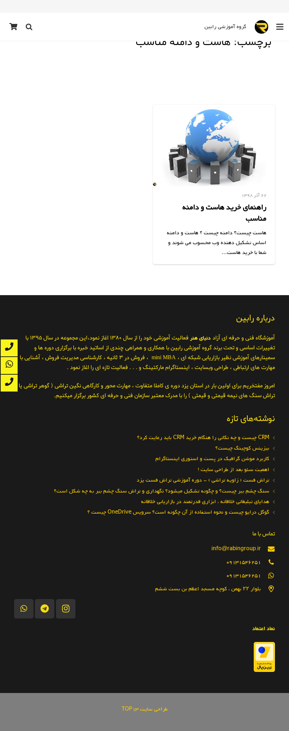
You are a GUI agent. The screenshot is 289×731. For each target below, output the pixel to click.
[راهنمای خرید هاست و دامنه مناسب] (214, 145)
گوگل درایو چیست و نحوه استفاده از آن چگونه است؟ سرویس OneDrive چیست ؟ (178, 512)
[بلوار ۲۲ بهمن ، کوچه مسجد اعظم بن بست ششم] (268, 589)
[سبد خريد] (13, 27)
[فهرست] (280, 27)
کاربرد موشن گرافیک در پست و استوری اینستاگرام (212, 459)
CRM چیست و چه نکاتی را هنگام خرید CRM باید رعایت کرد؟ (203, 437)
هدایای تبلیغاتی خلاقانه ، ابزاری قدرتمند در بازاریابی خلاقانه (205, 501)
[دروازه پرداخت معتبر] (264, 670)
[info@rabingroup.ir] (268, 549)
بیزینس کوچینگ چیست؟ (242, 448)
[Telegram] (44, 608)
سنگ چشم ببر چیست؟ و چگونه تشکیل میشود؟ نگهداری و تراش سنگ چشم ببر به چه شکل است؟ (161, 491)
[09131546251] (268, 562)
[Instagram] (65, 608)
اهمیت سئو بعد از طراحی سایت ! (233, 469)
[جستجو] (29, 27)
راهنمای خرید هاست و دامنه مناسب (224, 212)
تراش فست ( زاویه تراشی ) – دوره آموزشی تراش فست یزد (203, 480)
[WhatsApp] (23, 608)
